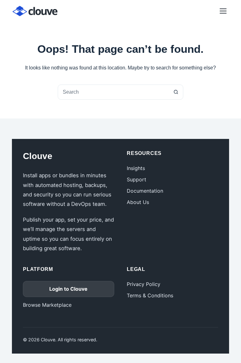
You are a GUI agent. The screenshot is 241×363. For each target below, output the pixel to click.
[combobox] (113, 92)
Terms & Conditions (150, 295)
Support (136, 179)
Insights (136, 168)
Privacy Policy (143, 284)
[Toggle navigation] (223, 11)
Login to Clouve (68, 289)
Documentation (145, 191)
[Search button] (176, 92)
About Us (138, 202)
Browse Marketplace (47, 305)
